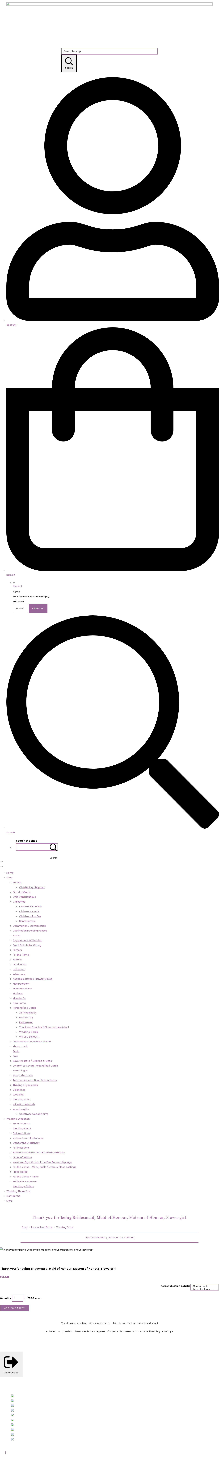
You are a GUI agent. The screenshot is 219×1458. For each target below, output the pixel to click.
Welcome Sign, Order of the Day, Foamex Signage (42, 1162)
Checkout (38, 608)
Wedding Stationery (18, 1118)
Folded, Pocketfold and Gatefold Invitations (39, 1152)
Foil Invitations (21, 1147)
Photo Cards (20, 1046)
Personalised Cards (24, 1007)
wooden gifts (21, 1109)
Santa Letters (27, 921)
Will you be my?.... (29, 1036)
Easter (16, 935)
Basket (20, 608)
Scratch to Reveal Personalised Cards (35, 1065)
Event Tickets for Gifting (27, 945)
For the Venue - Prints (26, 1176)
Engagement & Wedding (27, 940)
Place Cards (20, 1171)
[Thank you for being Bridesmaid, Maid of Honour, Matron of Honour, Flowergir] (5, 1259)
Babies (17, 882)
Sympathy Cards (23, 1075)
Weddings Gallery (23, 1186)
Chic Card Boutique (24, 897)
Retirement (26, 1022)
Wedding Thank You (18, 1191)
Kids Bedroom (21, 983)
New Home (19, 1003)
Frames (17, 959)
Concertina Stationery (26, 1143)
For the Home (21, 954)
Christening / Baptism (32, 887)
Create (28, 1452)
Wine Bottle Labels (24, 1104)
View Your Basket (95, 1237)
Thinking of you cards (25, 1085)
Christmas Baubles (30, 906)
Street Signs (20, 1070)
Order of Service (22, 1157)
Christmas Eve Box (30, 916)
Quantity (5, 1298)
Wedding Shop (21, 1099)
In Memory (19, 974)
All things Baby (27, 1012)
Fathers (17, 950)
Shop (9, 877)
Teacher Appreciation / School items (35, 1080)
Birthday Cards (21, 892)
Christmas (19, 901)
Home (10, 872)
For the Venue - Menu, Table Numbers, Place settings (44, 1167)
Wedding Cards (28, 1032)
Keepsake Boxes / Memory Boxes (32, 979)
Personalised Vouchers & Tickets (32, 1041)
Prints (16, 1051)
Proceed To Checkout (121, 1237)
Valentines (19, 1089)
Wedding (18, 1094)
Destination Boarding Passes (30, 930)
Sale (15, 1056)
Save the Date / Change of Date (32, 1061)
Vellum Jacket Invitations (28, 1138)
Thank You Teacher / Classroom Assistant (44, 1027)
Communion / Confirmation (29, 925)
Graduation (19, 964)
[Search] (54, 847)
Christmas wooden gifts (33, 1114)
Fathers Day (26, 1017)
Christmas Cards (29, 911)
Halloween (19, 969)
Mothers (18, 993)
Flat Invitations (21, 1133)
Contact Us (13, 1196)
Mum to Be (19, 998)
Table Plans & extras (25, 1181)
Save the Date (21, 1123)
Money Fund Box (22, 988)
